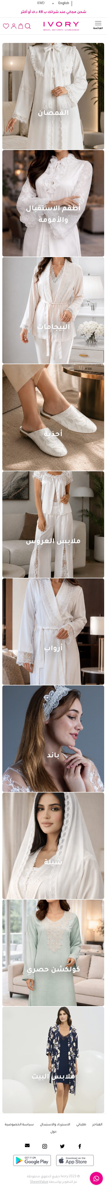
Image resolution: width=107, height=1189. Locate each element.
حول (53, 1132)
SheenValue (39, 1182)
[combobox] (45, 3)
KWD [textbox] (41, 3)
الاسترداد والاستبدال (55, 1125)
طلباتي (81, 1125)
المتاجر (97, 1125)
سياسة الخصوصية (19, 1125)
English (63, 3)
